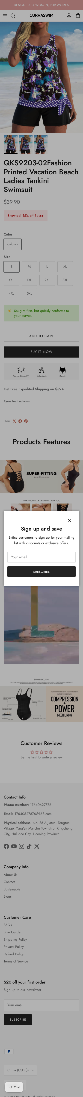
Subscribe (41, 571)
